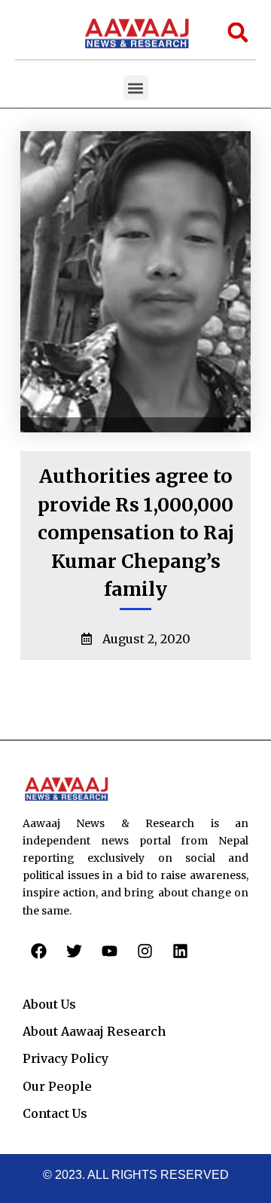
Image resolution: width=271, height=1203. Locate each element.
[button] (135, 87)
